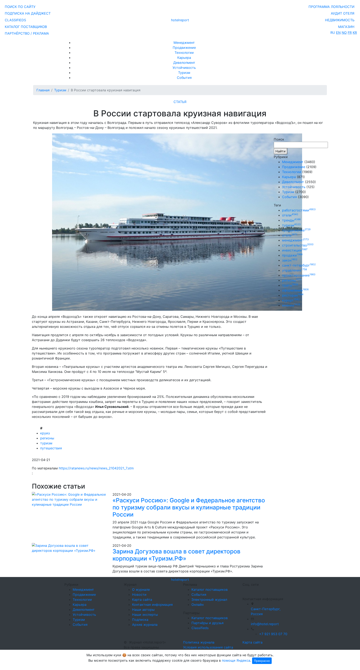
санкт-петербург (299, 265)
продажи (292, 255)
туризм (46, 443)
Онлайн (197, 604)
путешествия (51, 448)
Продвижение (184, 47)
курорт (291, 300)
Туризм (184, 72)
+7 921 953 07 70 (273, 634)
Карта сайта (142, 599)
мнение (291, 305)
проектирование (298, 275)
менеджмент (295, 240)
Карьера (184, 57)
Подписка (140, 619)
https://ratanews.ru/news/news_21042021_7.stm (96, 468)
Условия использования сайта (208, 647)
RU (332, 32)
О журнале (141, 589)
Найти (280, 151)
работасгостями (299, 210)
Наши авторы (143, 609)
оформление (295, 290)
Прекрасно (262, 660)
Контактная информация (152, 604)
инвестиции (295, 250)
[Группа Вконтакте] (245, 589)
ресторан (293, 295)
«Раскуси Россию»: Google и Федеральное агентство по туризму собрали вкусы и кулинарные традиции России (188, 507)
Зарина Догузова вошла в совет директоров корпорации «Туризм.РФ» (176, 555)
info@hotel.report (265, 624)
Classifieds (200, 628)
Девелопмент (184, 62)
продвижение (296, 230)
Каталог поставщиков (209, 589)
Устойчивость (184, 67)
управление (294, 270)
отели (290, 215)
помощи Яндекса (236, 660)
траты (290, 285)
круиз (45, 433)
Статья (180, 102)
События (184, 77)
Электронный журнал (209, 599)
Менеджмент (184, 42)
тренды (291, 220)
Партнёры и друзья (207, 623)
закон (289, 260)
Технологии (184, 52)
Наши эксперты (145, 614)
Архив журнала (145, 624)
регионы (47, 438)
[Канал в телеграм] (243, 589)
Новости (139, 594)
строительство (298, 245)
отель (289, 235)
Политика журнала (198, 642)
